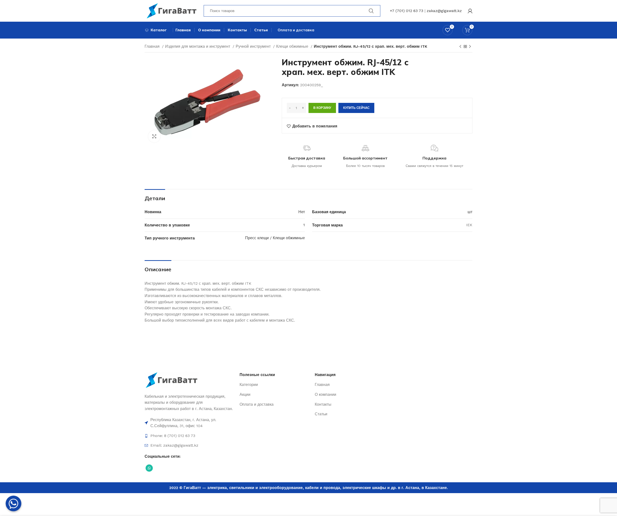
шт (470, 212)
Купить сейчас (356, 108)
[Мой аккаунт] (470, 11)
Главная (153, 46)
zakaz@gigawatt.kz (444, 10)
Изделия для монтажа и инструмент (198, 46)
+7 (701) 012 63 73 (406, 10)
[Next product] (470, 46)
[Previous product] (460, 46)
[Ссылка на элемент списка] (190, 423)
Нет (301, 212)
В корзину (322, 108)
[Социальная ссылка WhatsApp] (149, 468)
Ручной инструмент (254, 46)
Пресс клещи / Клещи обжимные (275, 238)
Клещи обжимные (292, 46)
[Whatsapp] (13, 503)
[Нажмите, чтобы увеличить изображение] (154, 136)
